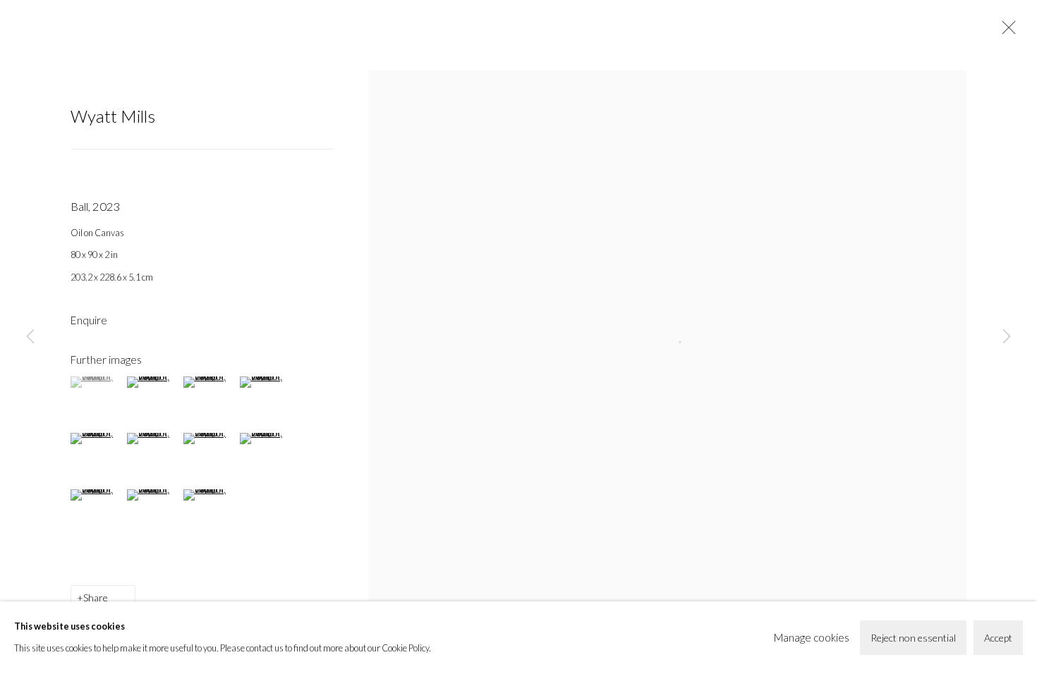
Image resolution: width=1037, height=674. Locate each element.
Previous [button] (30, 336)
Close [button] (1005, 31)
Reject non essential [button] (913, 638)
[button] (97, 382)
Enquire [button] (89, 320)
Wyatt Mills (113, 116)
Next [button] (1006, 336)
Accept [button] (998, 638)
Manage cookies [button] (811, 637)
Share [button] (95, 597)
